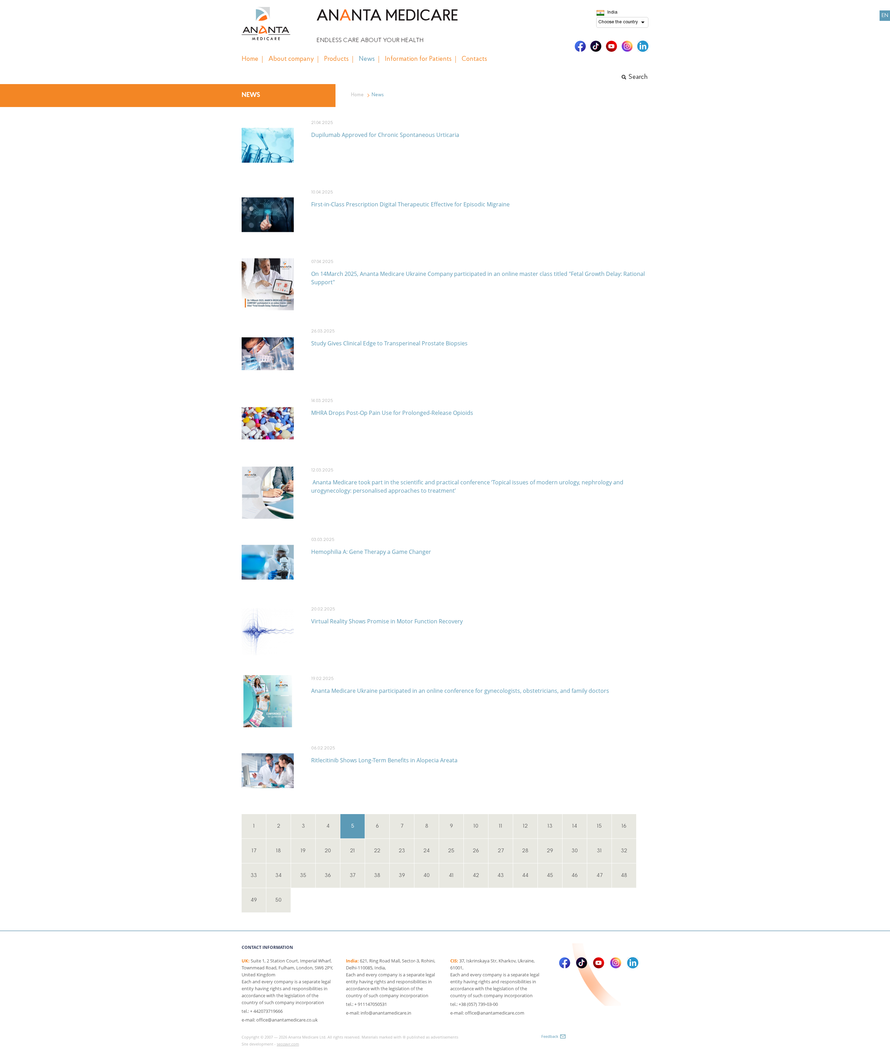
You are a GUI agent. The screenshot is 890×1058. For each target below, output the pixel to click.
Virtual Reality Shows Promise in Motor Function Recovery (387, 621)
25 (451, 851)
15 (599, 826)
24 (426, 851)
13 (550, 826)
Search (638, 77)
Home (357, 95)
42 (476, 875)
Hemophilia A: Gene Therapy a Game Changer (371, 552)
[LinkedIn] (642, 46)
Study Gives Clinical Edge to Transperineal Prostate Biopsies (389, 343)
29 (550, 851)
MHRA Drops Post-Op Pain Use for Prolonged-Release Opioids (392, 413)
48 (624, 875)
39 (402, 875)
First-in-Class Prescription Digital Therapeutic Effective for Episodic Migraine (410, 204)
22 (377, 851)
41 (451, 875)
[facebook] (580, 46)
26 (476, 851)
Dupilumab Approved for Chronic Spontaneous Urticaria (385, 135)
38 (377, 875)
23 (402, 851)
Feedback (549, 1036)
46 (575, 875)
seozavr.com (288, 1044)
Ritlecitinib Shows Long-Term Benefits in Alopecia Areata (384, 760)
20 (328, 851)
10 (476, 826)
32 (624, 851)
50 (278, 900)
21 (352, 851)
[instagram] (627, 46)
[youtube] (611, 46)
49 (254, 900)
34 (278, 875)
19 (303, 851)
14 (574, 826)
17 (254, 851)
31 (599, 851)
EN (885, 15)
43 (500, 875)
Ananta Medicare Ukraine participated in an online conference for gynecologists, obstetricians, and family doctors (460, 691)
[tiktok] (595, 46)
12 (525, 826)
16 (624, 826)
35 (303, 875)
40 (426, 875)
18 (278, 851)
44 (525, 875)
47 (599, 875)
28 (525, 851)
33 (254, 875)
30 (575, 851)
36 (328, 875)
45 (550, 875)
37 (352, 875)
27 (501, 851)
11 (500, 826)
